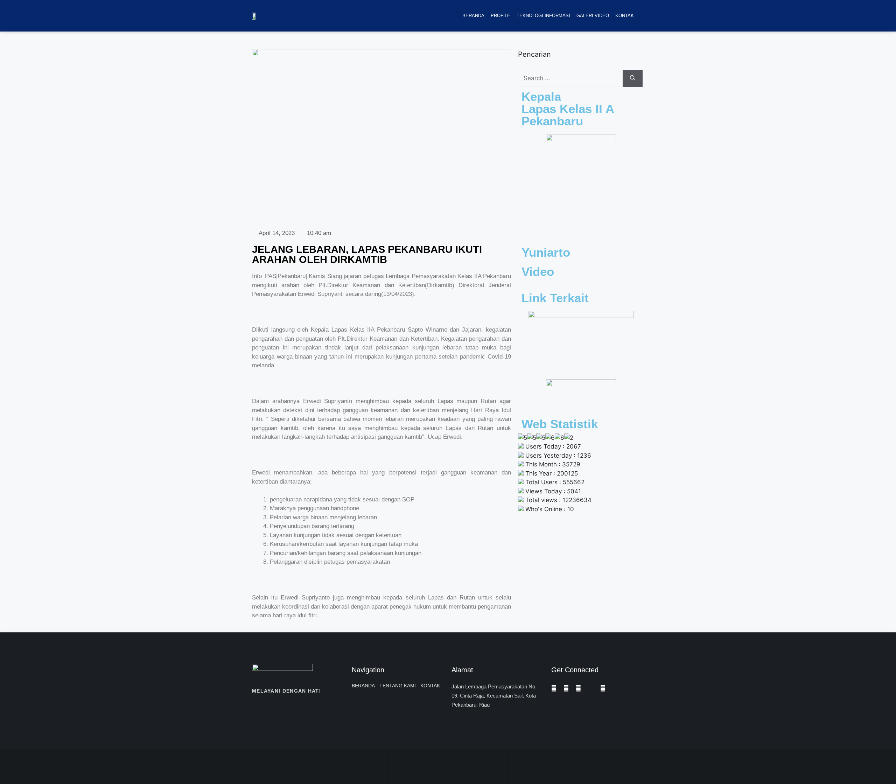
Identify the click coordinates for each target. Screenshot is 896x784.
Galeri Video (592, 15)
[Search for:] (570, 78)
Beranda (473, 15)
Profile (500, 15)
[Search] (633, 78)
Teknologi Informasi (543, 15)
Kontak (624, 15)
